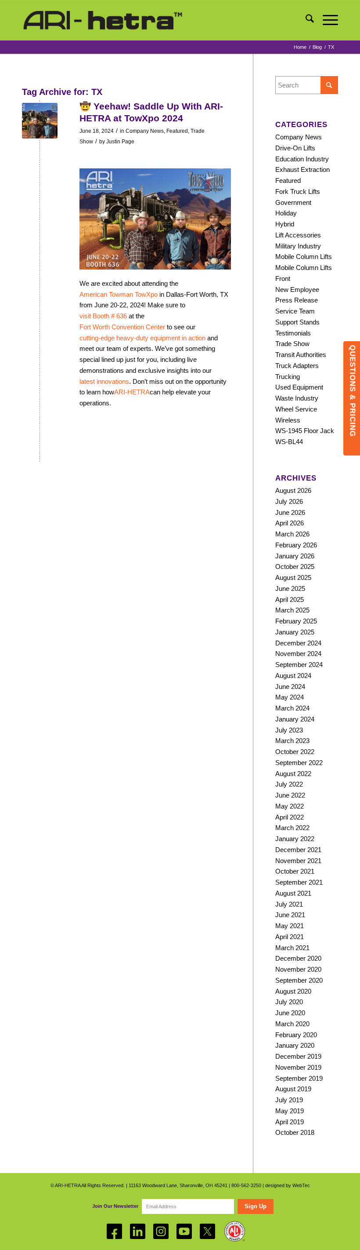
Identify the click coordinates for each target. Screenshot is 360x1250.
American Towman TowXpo (118, 294)
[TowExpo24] (40, 120)
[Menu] (326, 20)
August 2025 (293, 577)
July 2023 (289, 730)
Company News (145, 131)
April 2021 (289, 936)
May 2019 (289, 1111)
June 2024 (290, 686)
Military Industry (298, 246)
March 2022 (292, 827)
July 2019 (289, 1100)
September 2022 (299, 762)
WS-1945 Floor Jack (304, 430)
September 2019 (299, 1078)
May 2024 (289, 697)
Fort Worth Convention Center (122, 327)
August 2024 (293, 675)
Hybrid (284, 224)
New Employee (297, 289)
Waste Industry (296, 398)
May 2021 (289, 925)
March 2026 (292, 534)
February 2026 (296, 545)
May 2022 (289, 806)
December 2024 (298, 643)
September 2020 (299, 980)
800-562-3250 (246, 1185)
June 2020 (290, 1013)
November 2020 (298, 969)
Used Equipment (299, 387)
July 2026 (289, 501)
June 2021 (290, 914)
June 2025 (290, 588)
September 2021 (299, 882)
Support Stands (297, 322)
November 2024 (298, 653)
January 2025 (294, 632)
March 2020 (292, 1024)
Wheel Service (296, 409)
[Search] (305, 20)
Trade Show (292, 343)
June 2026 (290, 512)
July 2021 (289, 904)
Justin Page (120, 141)
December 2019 (298, 1056)
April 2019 (289, 1122)
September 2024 (299, 664)
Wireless (287, 420)
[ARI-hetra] (103, 20)
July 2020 (289, 1002)
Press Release (296, 300)
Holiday (286, 213)
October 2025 (294, 566)
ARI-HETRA (132, 392)
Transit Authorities (300, 354)
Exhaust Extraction (302, 169)
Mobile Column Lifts (303, 256)
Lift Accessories (298, 235)
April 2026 (289, 523)
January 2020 (294, 1045)
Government (293, 202)
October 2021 (294, 871)
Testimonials (293, 333)
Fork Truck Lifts (297, 191)
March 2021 (292, 947)
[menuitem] (305, 20)
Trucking (287, 376)
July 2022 (289, 784)
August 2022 (293, 773)
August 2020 (293, 991)
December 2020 (298, 958)
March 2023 (292, 740)
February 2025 (296, 621)
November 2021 (298, 860)
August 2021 (293, 893)
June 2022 (290, 795)
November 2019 (298, 1067)
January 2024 (294, 719)
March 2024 (292, 708)
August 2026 (293, 490)
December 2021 (298, 849)
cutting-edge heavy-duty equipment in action (142, 338)
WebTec (301, 1185)
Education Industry (302, 159)
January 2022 (294, 838)
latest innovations (104, 381)
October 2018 (294, 1132)
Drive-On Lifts (295, 148)
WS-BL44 (289, 441)
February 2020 (296, 1035)
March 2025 (292, 610)
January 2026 (294, 556)
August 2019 (293, 1089)
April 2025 (289, 599)
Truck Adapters (297, 365)
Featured (177, 131)
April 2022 (289, 817)
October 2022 (294, 751)
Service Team (295, 311)
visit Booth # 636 (103, 316)
